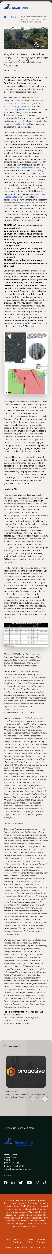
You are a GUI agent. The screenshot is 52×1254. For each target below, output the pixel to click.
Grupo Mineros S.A (22, 109)
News (13, 17)
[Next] (45, 1099)
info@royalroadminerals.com (19, 1169)
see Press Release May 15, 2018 (31, 168)
